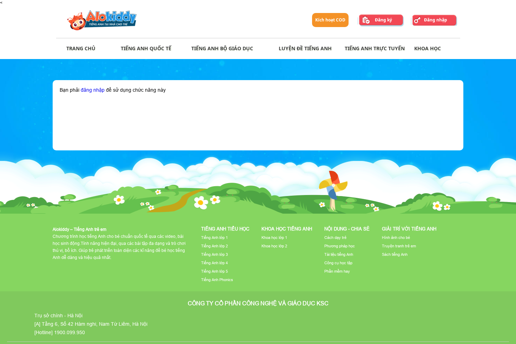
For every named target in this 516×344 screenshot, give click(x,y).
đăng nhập (93, 90)
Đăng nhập (435, 20)
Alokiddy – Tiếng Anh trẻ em (79, 229)
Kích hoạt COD (330, 20)
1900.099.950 (69, 332)
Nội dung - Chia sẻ (347, 229)
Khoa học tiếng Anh (287, 229)
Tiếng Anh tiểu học (225, 229)
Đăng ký (383, 20)
